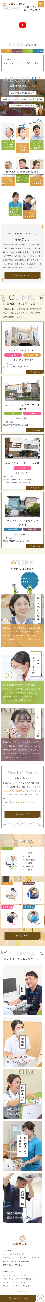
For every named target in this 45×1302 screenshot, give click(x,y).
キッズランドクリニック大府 (14, 1282)
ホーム (5, 1254)
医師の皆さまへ (9, 1257)
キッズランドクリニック (12, 1275)
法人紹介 (16, 1254)
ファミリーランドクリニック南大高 (17, 1278)
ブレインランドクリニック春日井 (16, 1286)
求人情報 (23, 1257)
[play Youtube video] (22, 25)
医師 (34, 1257)
